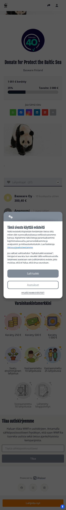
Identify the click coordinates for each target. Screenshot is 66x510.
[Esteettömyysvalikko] (62, 506)
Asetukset (33, 285)
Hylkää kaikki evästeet (32, 293)
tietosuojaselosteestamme (20, 247)
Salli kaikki (33, 273)
